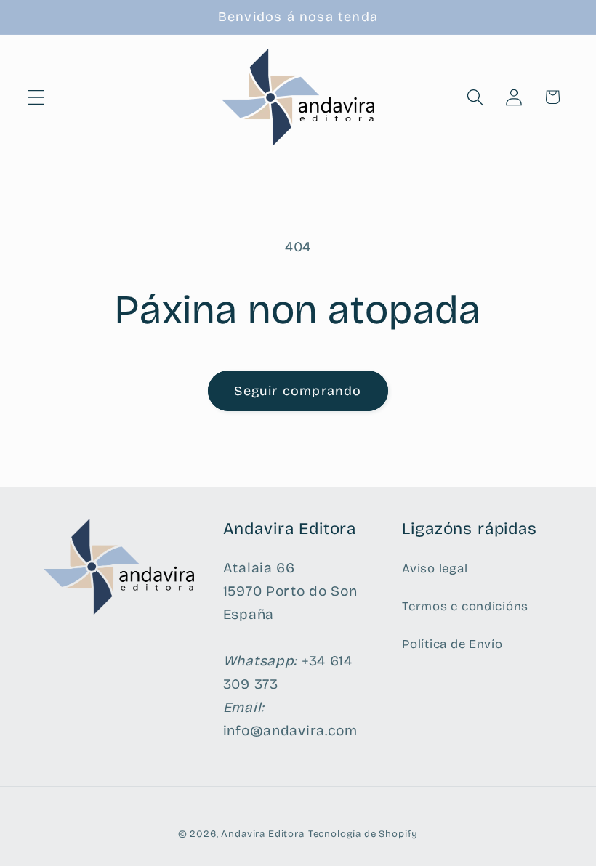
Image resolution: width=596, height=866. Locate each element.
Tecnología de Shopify (363, 834)
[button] (36, 97)
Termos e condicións (465, 606)
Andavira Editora (262, 834)
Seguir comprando (297, 391)
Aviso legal (434, 568)
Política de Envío (452, 644)
